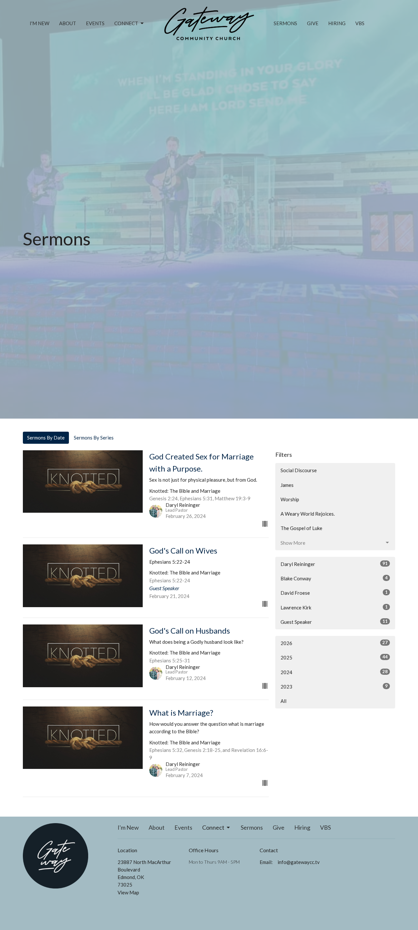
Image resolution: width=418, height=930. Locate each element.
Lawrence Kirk (334, 607)
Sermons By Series (94, 437)
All (283, 701)
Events (95, 23)
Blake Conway (334, 578)
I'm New (39, 23)
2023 (334, 686)
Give (312, 23)
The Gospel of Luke (301, 528)
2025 (334, 657)
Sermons (285, 23)
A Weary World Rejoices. (308, 514)
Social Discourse (299, 470)
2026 (334, 643)
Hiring (337, 23)
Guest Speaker (334, 622)
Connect (126, 23)
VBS (359, 23)
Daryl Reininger (334, 564)
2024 (334, 672)
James (287, 485)
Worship (290, 499)
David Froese (334, 593)
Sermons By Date (46, 437)
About (67, 23)
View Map (128, 892)
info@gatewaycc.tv (299, 862)
